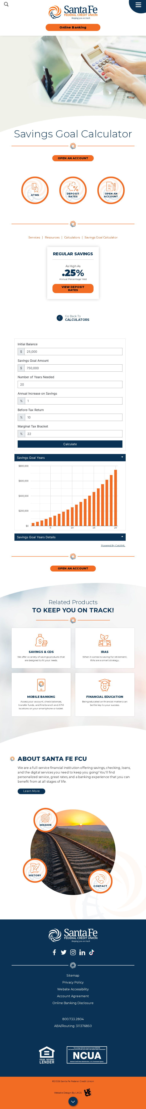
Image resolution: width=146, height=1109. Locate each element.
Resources (52, 237)
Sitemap (73, 975)
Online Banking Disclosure (73, 1003)
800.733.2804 (73, 1019)
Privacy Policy (73, 982)
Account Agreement (73, 996)
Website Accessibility (73, 989)
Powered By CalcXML (113, 545)
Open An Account (73, 158)
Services (34, 237)
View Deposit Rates (73, 288)
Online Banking (73, 27)
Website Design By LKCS (68, 1092)
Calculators (72, 237)
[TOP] (73, 1101)
